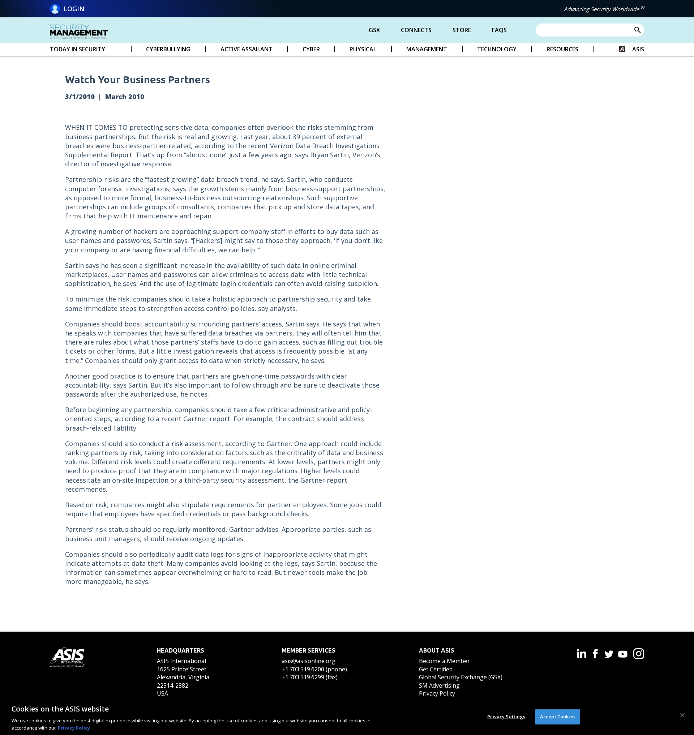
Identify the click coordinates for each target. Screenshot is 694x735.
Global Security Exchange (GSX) (460, 677)
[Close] (682, 715)
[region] (347, 716)
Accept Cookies (557, 716)
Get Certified (436, 669)
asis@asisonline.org (308, 661)
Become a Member (444, 661)
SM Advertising (439, 685)
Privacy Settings (506, 716)
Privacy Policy (437, 693)
